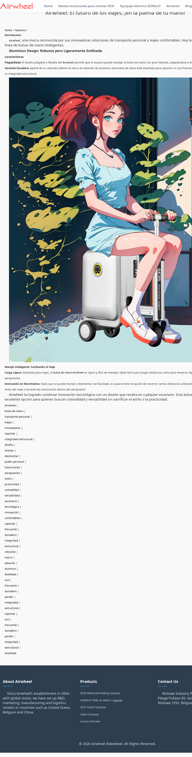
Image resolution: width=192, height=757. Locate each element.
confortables (12, 518)
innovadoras (12, 428)
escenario (11, 501)
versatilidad (12, 495)
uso (7, 580)
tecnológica (12, 506)
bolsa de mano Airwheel (68, 372)
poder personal (14, 461)
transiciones (12, 467)
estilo (8, 478)
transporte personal (17, 416)
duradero (10, 535)
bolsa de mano (14, 411)
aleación (10, 563)
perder (9, 597)
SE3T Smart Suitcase (93, 707)
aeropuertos (12, 473)
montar (9, 450)
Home (48, 6)
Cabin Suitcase (89, 714)
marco (9, 557)
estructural (12, 546)
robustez (10, 552)
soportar (10, 433)
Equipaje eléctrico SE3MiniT (140, 6)
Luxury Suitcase (90, 721)
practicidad (12, 484)
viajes (8, 422)
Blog (188, 6)
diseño (9, 445)
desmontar (11, 456)
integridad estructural (19, 439)
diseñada (10, 574)
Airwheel (173, 6)
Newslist (20, 30)
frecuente (11, 529)
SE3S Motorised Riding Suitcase (100, 693)
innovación (11, 512)
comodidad (12, 490)
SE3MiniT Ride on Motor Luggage (101, 700)
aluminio (10, 568)
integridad (11, 540)
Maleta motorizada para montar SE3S (86, 6)
